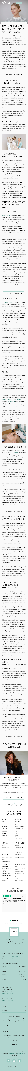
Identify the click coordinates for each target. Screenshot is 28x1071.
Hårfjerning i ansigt (6, 873)
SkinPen (15, 452)
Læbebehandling (19, 828)
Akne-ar (3, 845)
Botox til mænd (5, 837)
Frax (3, 849)
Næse (16, 835)
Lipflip (3, 830)
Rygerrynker (5, 828)
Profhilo (17, 845)
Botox (3, 821)
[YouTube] (19, 1060)
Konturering (17, 837)
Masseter (4, 833)
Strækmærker (5, 877)
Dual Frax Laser (5, 850)
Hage (16, 831)
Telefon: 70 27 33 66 (7, 993)
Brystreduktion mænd (7, 868)
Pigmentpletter (5, 854)
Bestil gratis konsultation (13, 75)
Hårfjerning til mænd (6, 875)
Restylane (17, 821)
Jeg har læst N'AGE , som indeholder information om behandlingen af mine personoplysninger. (14, 1038)
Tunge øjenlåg (18, 852)
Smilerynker (4, 826)
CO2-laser (4, 852)
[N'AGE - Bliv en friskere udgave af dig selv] (6, 3)
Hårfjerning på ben (6, 871)
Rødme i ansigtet (19, 880)
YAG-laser (17, 869)
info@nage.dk (15, 958)
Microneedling (5, 847)
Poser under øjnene (19, 826)
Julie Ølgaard (11, 401)
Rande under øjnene (19, 824)
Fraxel (12, 377)
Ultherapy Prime (18, 849)
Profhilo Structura (19, 847)
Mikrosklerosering (19, 871)
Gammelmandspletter (7, 857)
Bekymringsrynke (6, 823)
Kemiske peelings (6, 861)
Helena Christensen (7, 399)
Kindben (17, 833)
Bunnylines (4, 835)
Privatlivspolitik (17, 1035)
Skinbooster (18, 823)
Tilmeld (14, 1044)
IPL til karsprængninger (20, 868)
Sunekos (17, 856)
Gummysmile (5, 831)
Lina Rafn (19, 399)
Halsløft (17, 850)
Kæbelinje (17, 830)
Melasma (4, 856)
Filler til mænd (18, 838)
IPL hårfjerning (5, 870)
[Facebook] (8, 1060)
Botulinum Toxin (6, 215)
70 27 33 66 (15, 956)
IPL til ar (3, 859)
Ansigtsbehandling (19, 857)
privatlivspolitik (11, 1053)
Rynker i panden (5, 824)
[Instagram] (14, 1060)
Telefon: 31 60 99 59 (7, 1000)
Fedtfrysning (5, 866)
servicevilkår (20, 1053)
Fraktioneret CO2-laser (8, 302)
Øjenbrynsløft (18, 854)
